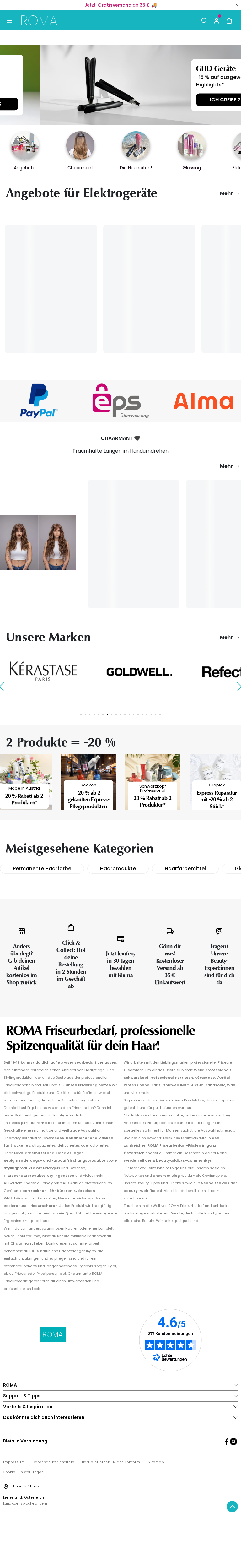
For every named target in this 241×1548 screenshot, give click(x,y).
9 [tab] (116, 714)
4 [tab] (94, 714)
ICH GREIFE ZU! (188, 99)
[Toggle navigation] (9, 20)
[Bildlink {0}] (120, 85)
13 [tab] (133, 714)
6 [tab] (103, 714)
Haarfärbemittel (185, 868)
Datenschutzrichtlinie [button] (53, 1462)
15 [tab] (142, 714)
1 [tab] (81, 714)
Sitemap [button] (156, 1462)
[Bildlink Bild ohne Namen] (120, 400)
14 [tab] (138, 714)
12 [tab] (129, 714)
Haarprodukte (118, 868)
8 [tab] (111, 714)
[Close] (236, 4)
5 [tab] (98, 714)
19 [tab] (160, 714)
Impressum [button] (14, 1462)
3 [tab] (89, 714)
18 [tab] (155, 714)
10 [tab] (120, 714)
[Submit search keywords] (204, 20)
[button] (216, 20)
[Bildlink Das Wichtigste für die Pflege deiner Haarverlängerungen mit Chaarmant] (38, 542)
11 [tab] (125, 714)
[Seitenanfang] (232, 1506)
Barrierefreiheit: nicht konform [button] (111, 1462)
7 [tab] (107, 714)
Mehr (226, 193)
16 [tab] (146, 714)
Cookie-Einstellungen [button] (23, 1472)
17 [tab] (151, 714)
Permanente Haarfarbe (42, 868)
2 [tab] (85, 714)
